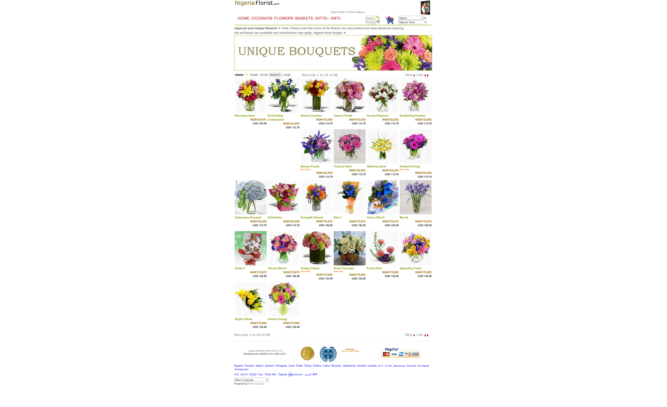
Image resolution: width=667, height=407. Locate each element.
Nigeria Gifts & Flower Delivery (331, 12)
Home (244, 18)
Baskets (304, 18)
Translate (258, 383)
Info (335, 18)
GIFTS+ (322, 18)
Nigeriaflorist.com (274, 350)
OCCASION (262, 18)
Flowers (283, 18)
